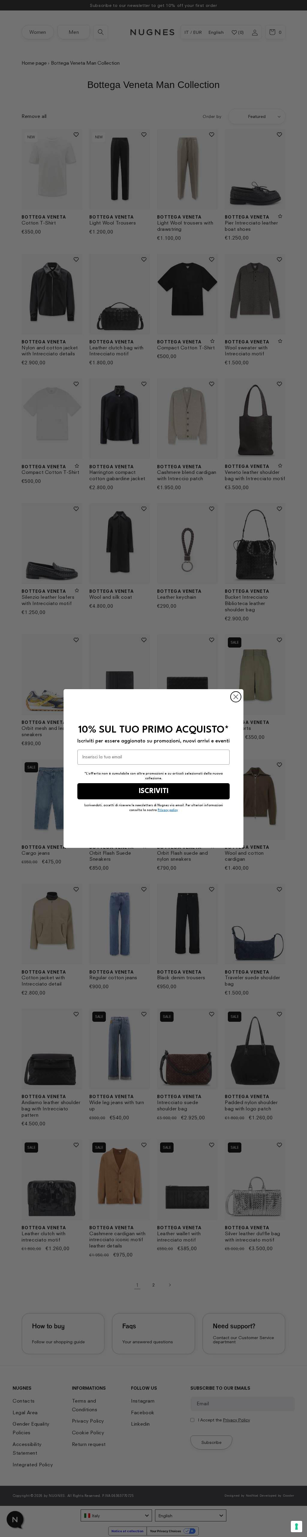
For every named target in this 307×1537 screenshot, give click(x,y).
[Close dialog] (236, 697)
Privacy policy (168, 810)
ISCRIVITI (153, 791)
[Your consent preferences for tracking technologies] (296, 1526)
